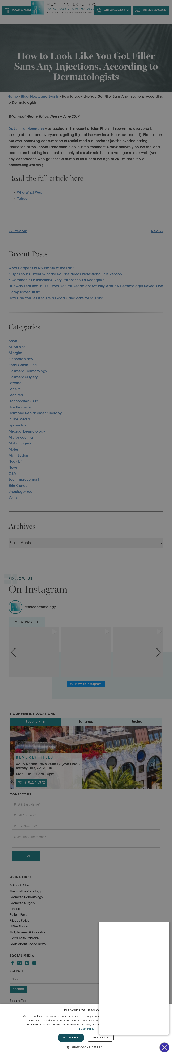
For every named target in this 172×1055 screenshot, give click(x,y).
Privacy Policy (86, 1028)
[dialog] (86, 1029)
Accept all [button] (71, 1037)
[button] (86, 1047)
